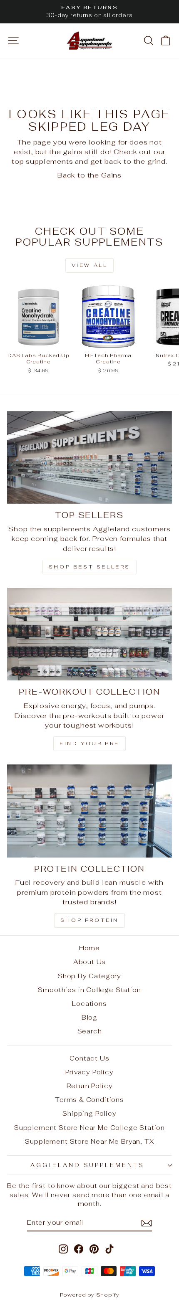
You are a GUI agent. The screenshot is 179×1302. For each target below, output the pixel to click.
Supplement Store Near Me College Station (89, 1128)
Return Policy (90, 1086)
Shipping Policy (89, 1113)
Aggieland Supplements (87, 1165)
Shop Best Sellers (89, 566)
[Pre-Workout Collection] (89, 634)
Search (89, 1031)
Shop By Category (89, 976)
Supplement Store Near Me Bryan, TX (89, 1141)
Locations (89, 1004)
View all (90, 265)
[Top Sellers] (89, 457)
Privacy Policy (89, 1072)
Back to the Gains (89, 175)
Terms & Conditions (89, 1100)
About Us (89, 962)
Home (89, 948)
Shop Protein (89, 920)
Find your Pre (89, 743)
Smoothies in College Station (89, 990)
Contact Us (89, 1058)
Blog (89, 1017)
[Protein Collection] (89, 811)
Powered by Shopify (89, 1294)
